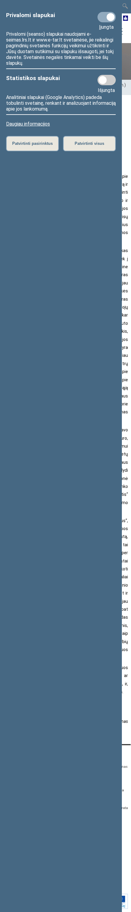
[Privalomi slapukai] (106, 17)
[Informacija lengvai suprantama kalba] (125, 19)
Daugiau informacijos (28, 124)
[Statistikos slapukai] (106, 80)
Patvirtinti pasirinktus (32, 143)
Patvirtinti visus (89, 143)
